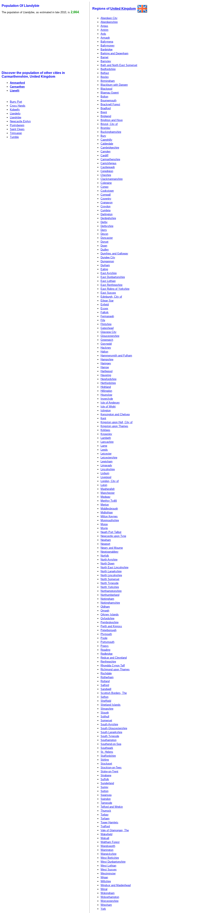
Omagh (105, 610)
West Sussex (109, 869)
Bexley (105, 76)
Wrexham (106, 904)
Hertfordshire (108, 383)
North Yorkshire (110, 587)
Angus (104, 25)
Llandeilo (15, 113)
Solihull (105, 716)
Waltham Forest (110, 842)
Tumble (14, 137)
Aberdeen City (109, 18)
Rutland (105, 681)
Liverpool (106, 477)
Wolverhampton (110, 897)
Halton (104, 351)
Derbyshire (107, 226)
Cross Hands (17, 105)
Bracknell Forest (110, 104)
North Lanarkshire (111, 571)
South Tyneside (110, 736)
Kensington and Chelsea (115, 414)
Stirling (105, 759)
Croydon (105, 206)
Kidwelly (15, 109)
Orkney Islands (110, 614)
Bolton (104, 96)
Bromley (105, 127)
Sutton (104, 791)
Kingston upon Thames (114, 426)
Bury (103, 135)
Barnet (104, 57)
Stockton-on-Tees (111, 767)
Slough (105, 712)
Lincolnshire (108, 469)
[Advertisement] (33, 42)
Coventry (106, 198)
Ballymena (107, 41)
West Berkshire (110, 857)
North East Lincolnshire (114, 567)
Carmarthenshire (110, 159)
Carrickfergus (108, 163)
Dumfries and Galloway (114, 253)
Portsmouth (107, 641)
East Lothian (108, 281)
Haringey (106, 363)
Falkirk (105, 312)
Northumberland (110, 594)
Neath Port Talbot (111, 532)
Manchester (108, 492)
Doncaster (107, 237)
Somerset (106, 720)
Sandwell (106, 689)
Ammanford (17, 82)
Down (104, 245)
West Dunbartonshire (113, 861)
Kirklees (105, 430)
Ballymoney (108, 45)
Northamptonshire (111, 590)
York (103, 908)
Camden (105, 151)
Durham (105, 265)
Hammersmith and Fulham (116, 355)
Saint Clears (17, 129)
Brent (104, 112)
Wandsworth (108, 846)
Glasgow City (108, 332)
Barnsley (106, 61)
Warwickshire (108, 853)
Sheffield (106, 700)
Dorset (104, 241)
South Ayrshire (109, 724)
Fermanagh (107, 316)
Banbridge (107, 49)
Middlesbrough (109, 508)
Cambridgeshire (110, 147)
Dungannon (107, 261)
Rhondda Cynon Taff (113, 665)
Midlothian (107, 512)
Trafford (105, 826)
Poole (104, 638)
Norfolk (105, 555)
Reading (105, 649)
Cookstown (107, 190)
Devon (104, 233)
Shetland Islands (111, 704)
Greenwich (107, 339)
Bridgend (106, 116)
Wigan (104, 877)
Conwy (105, 186)
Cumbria (105, 210)
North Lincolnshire (111, 575)
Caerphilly (106, 139)
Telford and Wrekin (112, 806)
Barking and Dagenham (114, 53)
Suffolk (105, 779)
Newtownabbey (109, 551)
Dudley (105, 249)
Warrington (107, 849)
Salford (105, 685)
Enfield (105, 304)
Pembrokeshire (109, 622)
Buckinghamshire (111, 131)
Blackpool (106, 88)
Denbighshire (108, 218)
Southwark (107, 747)
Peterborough (108, 630)
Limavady (106, 465)
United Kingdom (123, 8)
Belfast (105, 73)
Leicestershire (109, 457)
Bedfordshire (108, 69)
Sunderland (107, 783)
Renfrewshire (108, 661)
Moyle (104, 528)
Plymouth (106, 634)
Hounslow (106, 394)
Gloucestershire (110, 335)
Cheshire (106, 175)
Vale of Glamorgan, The (115, 830)
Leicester (106, 453)
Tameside (106, 802)
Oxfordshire (107, 618)
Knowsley (106, 434)
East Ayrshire (109, 273)
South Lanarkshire (111, 732)
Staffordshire (108, 755)
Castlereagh (108, 167)
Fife (103, 320)
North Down (107, 563)
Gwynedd (106, 343)
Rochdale (106, 673)
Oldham (105, 606)
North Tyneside (109, 583)
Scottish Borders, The (114, 693)
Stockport (106, 763)
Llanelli (14, 90)
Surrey (104, 787)
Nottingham (107, 598)
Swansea (106, 795)
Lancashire (107, 441)
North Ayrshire (109, 559)
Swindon (106, 798)
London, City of (110, 481)
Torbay (105, 814)
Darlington (107, 214)
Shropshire (107, 708)
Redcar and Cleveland (114, 657)
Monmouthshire (110, 520)
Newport (105, 543)
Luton (104, 485)
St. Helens (107, 751)
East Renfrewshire (111, 284)
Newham (106, 539)
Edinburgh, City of (111, 296)
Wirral (104, 889)
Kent (103, 418)
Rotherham (107, 677)
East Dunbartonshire (113, 277)
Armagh (105, 37)
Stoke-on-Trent (109, 771)
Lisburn (105, 473)
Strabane (106, 775)
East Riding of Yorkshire (115, 288)
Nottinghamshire (110, 602)
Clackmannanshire (112, 178)
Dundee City (108, 257)
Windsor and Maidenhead (116, 885)
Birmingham (108, 80)
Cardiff (104, 155)
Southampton (108, 740)
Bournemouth (108, 100)
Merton (105, 504)
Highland (106, 386)
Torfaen (105, 818)
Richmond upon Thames (115, 669)
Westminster (108, 873)
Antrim (104, 29)
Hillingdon (106, 390)
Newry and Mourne (112, 547)
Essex (104, 308)
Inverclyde (107, 398)
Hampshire (107, 359)
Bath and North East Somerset (119, 65)
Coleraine (106, 182)
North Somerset (110, 579)
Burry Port (16, 101)
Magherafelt (108, 488)
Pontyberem (17, 125)
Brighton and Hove (112, 120)
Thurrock (106, 810)
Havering (106, 375)
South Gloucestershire (114, 728)
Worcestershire (109, 900)
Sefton (104, 696)
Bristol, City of (109, 124)
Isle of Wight (108, 406)
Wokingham (108, 893)
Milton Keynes (109, 516)
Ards (103, 33)
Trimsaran (16, 133)
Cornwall (106, 194)
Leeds (104, 449)
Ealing (104, 269)
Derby (104, 222)
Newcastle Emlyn (20, 121)
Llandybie (15, 117)
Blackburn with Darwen (114, 84)
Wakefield (106, 834)
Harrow (105, 367)
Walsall (105, 838)
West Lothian (108, 865)
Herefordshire (108, 379)
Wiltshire (106, 881)
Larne (104, 445)
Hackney (106, 347)
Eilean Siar (107, 300)
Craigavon (107, 202)
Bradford (106, 108)
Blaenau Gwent (110, 92)
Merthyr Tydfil (109, 500)
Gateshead (107, 328)
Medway (105, 496)
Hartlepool (107, 371)
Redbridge (107, 653)
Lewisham (107, 461)
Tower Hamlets (109, 822)
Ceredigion (107, 171)
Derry (104, 230)
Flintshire (106, 324)
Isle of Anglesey (110, 402)
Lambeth (106, 437)
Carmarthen (17, 86)
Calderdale (107, 143)
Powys (105, 645)
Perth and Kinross (111, 626)
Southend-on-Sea (111, 744)
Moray (104, 524)
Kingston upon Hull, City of (116, 422)
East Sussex (108, 292)
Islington (106, 410)
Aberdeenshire (109, 22)
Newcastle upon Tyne (113, 536)
